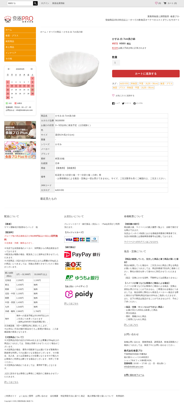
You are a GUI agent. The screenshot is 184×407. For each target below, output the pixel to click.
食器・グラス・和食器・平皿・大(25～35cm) (133, 88)
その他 (8, 58)
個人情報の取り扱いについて (100, 396)
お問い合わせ (42, 396)
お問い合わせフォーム (134, 375)
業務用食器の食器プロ (25, 401)
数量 (114, 57)
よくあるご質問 (26, 396)
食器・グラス (11, 35)
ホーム (8, 30)
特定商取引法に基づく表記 (73, 396)
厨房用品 (9, 41)
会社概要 (54, 396)
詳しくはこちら (11, 382)
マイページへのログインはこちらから (141, 242)
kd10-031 (124, 84)
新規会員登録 (58, 3)
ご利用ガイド (10, 396)
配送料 (115, 48)
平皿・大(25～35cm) (148, 84)
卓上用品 (9, 47)
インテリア (10, 53)
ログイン (45, 3)
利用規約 (120, 396)
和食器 (134, 84)
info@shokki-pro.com (133, 367)
